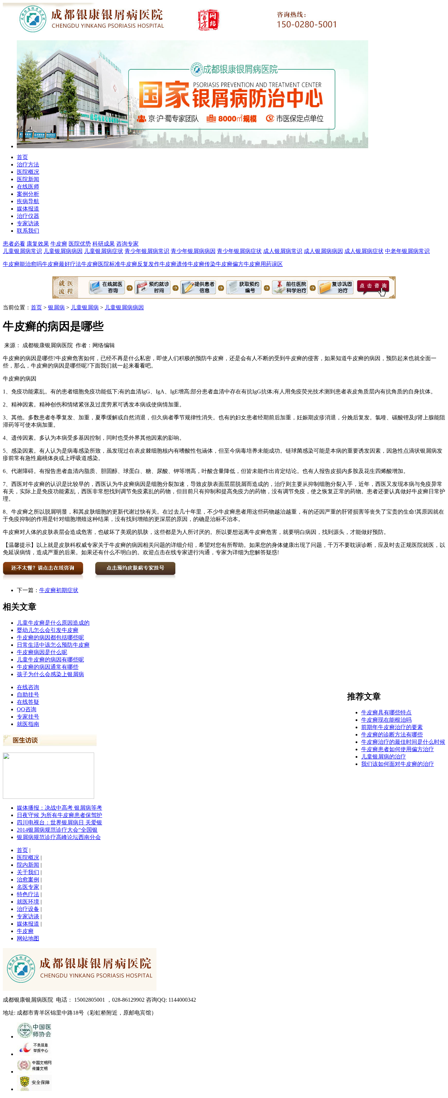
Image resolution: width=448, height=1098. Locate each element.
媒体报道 (28, 209)
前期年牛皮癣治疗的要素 (392, 727)
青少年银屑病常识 (147, 251)
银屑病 (56, 307)
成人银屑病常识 (282, 251)
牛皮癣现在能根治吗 (386, 720)
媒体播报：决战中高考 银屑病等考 (59, 808)
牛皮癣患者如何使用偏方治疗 (397, 749)
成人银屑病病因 (323, 251)
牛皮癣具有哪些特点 (386, 712)
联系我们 (28, 231)
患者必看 (14, 244)
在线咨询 (28, 687)
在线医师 (28, 187)
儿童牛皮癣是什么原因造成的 (53, 623)
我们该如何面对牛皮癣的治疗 (397, 764)
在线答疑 (28, 702)
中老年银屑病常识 (407, 251)
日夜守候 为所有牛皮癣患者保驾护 (59, 815)
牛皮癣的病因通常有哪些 (47, 667)
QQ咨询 (26, 709)
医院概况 (28, 172)
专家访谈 (28, 223)
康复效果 (38, 244)
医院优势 (80, 244)
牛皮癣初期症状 (58, 590)
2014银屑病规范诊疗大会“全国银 (57, 830)
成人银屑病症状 (364, 251)
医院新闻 (28, 179)
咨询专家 (127, 244)
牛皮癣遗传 (174, 264)
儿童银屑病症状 (103, 251)
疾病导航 (28, 201)
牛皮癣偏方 (230, 264)
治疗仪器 (28, 216)
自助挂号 (28, 695)
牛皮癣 (58, 244)
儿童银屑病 (85, 307)
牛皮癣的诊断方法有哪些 (392, 734)
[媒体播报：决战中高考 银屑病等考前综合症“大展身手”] (48, 797)
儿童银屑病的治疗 (383, 757)
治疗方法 (28, 164)
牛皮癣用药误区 (263, 264)
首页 (22, 157)
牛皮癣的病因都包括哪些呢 (50, 637)
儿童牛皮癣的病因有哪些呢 (50, 660)
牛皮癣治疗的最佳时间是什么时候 (403, 742)
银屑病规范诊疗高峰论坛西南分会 (59, 837)
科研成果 (103, 244)
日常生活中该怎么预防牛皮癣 (53, 645)
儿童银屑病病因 (63, 251)
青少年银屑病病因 (193, 251)
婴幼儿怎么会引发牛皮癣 (47, 630)
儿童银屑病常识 (22, 251)
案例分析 (28, 194)
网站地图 (28, 938)
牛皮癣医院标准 (100, 264)
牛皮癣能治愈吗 (22, 264)
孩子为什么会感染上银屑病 (50, 674)
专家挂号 (28, 717)
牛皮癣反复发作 (140, 264)
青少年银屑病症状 (239, 251)
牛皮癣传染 (202, 264)
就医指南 (28, 724)
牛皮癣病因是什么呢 (42, 652)
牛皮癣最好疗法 (61, 264)
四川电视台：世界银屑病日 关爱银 (59, 822)
